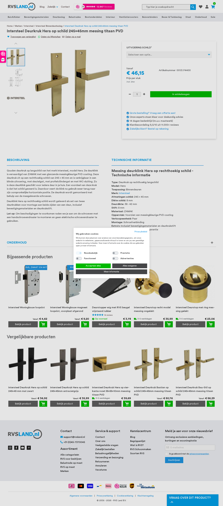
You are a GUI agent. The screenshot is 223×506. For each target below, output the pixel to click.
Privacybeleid (141, 231)
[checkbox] (115, 253)
